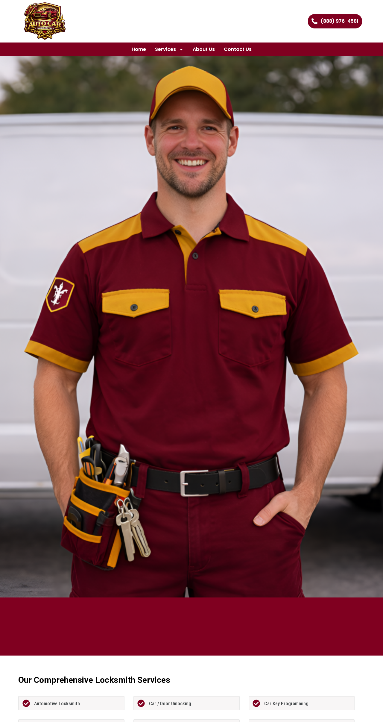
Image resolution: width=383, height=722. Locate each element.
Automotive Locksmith (57, 703)
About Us (204, 49)
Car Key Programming (286, 703)
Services (165, 49)
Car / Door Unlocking (170, 703)
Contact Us (238, 49)
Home (139, 49)
